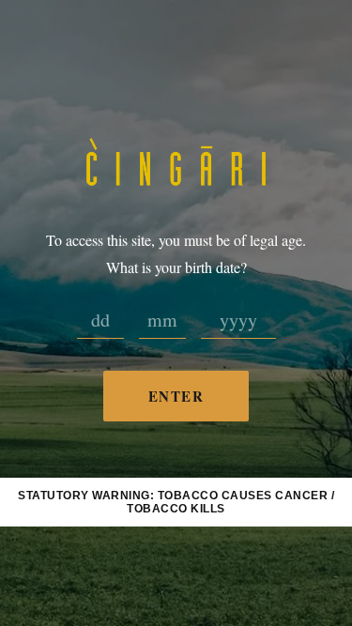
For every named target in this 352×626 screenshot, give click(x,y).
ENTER (176, 396)
